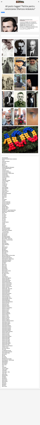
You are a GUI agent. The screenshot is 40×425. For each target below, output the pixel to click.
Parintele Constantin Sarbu (6, 285)
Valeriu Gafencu (4, 374)
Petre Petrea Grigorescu (6, 348)
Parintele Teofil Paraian (6, 339)
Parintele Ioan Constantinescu (7, 307)
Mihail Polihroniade (5, 251)
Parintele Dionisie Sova (6, 292)
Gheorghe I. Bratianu (5, 207)
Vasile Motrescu (4, 379)
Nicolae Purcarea (5, 269)
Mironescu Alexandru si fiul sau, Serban (8, 255)
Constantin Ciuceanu (5, 170)
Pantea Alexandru (5, 276)
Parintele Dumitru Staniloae (6, 293)
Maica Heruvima (4, 235)
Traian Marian (4, 370)
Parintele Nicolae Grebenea (6, 329)
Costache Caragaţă (5, 181)
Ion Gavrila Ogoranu (5, 222)
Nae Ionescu (4, 263)
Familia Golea (4, 197)
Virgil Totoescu (4, 386)
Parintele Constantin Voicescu (7, 286)
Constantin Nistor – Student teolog (8, 173)
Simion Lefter (4, 364)
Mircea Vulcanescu (5, 254)
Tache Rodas (4, 367)
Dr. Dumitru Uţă (4, 185)
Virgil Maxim (4, 385)
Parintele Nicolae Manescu (6, 330)
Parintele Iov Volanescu (6, 317)
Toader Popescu (4, 369)
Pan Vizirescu (4, 275)
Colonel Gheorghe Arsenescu (6, 168)
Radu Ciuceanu (4, 354)
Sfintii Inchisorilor (5, 362)
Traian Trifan (4, 373)
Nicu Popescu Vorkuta (5, 273)
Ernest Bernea (4, 194)
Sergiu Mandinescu (5, 361)
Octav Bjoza (4, 274)
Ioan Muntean (4, 217)
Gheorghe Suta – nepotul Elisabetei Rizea (9, 210)
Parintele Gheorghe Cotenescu (7, 298)
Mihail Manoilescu (5, 250)
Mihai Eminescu (4, 248)
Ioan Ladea (4, 216)
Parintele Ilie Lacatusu (5, 306)
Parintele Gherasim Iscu (6, 299)
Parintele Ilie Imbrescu (5, 305)
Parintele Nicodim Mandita (6, 325)
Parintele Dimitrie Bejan (6, 291)
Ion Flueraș (4, 220)
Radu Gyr (3, 355)
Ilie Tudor (3, 213)
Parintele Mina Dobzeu (5, 324)
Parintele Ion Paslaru (5, 316)
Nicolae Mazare (4, 268)
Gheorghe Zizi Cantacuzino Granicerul (8, 211)
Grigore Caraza (4, 212)
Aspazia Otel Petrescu (5, 161)
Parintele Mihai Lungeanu (6, 323)
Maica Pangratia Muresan (6, 237)
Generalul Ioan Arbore (5, 204)
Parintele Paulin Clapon (6, 332)
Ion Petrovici (4, 225)
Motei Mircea (4, 262)
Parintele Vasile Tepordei (6, 342)
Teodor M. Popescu (5, 368)
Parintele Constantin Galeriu (6, 282)
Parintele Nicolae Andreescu (6, 326)
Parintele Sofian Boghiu (6, 337)
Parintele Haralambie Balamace (7, 301)
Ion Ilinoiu (3, 223)
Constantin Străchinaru (6, 176)
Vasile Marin (4, 376)
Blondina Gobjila (4, 166)
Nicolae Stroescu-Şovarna (6, 270)
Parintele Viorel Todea (5, 344)
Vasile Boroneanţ (5, 375)
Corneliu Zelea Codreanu (6, 180)
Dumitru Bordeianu (5, 187)
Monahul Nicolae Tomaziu (6, 261)
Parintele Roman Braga (6, 335)
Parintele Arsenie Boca (5, 279)
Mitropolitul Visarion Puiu (6, 256)
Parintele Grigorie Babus (6, 300)
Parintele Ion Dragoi (5, 314)
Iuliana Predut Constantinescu (7, 230)
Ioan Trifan (4, 219)
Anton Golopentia (5, 157)
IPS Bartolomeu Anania (6, 229)
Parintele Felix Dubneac (6, 294)
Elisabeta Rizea (4, 192)
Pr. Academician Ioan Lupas (6, 350)
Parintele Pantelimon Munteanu (7, 331)
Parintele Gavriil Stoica (6, 295)
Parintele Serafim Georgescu (6, 336)
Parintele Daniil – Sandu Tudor (7, 288)
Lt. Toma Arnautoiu (5, 231)
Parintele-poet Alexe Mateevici (7, 345)
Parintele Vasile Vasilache (6, 343)
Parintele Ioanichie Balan (6, 313)
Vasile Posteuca (4, 380)
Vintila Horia (4, 382)
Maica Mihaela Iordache (6, 236)
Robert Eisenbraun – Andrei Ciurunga (8, 360)
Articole (3, 160)
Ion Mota (3, 224)
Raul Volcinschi (4, 357)
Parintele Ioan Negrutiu (6, 312)
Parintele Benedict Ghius (6, 281)
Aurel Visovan (4, 163)
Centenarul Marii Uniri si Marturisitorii (8, 167)
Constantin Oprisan (5, 175)
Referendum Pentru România (7, 358)
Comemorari (4, 169)
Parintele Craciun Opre (5, 287)
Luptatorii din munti (5, 232)
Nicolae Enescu (4, 267)
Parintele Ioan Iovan (5, 310)
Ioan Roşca (4, 218)
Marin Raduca (4, 242)
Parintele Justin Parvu (5, 318)
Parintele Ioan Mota (5, 311)
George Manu (4, 205)
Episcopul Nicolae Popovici (6, 193)
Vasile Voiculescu (5, 381)
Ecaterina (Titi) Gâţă (5, 191)
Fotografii (3, 200)
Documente (4, 182)
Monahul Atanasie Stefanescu (7, 257)
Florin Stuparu (4, 199)
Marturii (3, 245)
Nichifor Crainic (4, 264)
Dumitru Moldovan (5, 188)
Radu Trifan (4, 356)
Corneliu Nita (4, 179)
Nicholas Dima (4, 266)
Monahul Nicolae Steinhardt (6, 260)
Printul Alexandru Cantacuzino (7, 351)
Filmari (3, 198)
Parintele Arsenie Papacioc (6, 280)
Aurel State (4, 162)
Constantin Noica (5, 174)
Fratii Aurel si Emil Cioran (6, 201)
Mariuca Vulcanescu (5, 243)
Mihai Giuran (4, 249)
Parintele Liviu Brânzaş (6, 319)
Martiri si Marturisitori (5, 244)
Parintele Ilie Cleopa (5, 304)
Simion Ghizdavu (4, 363)
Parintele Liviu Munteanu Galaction (8, 320)
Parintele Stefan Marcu (6, 338)
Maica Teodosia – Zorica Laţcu (7, 238)
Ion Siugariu (4, 226)
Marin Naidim (4, 241)
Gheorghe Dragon (5, 206)
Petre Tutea (4, 349)
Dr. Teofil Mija (4, 186)
